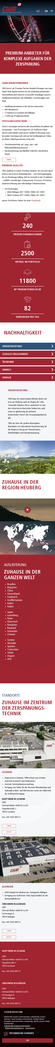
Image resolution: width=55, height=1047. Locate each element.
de (42, 11)
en (46, 11)
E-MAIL (9, 931)
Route (9, 832)
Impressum (30, 1028)
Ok (27, 1040)
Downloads (36, 201)
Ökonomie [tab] (8, 362)
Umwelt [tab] (6, 370)
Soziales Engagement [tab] (15, 354)
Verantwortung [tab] (12, 346)
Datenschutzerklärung (14, 1028)
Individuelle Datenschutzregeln (17, 1026)
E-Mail (9, 826)
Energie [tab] (6, 378)
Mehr (9, 160)
